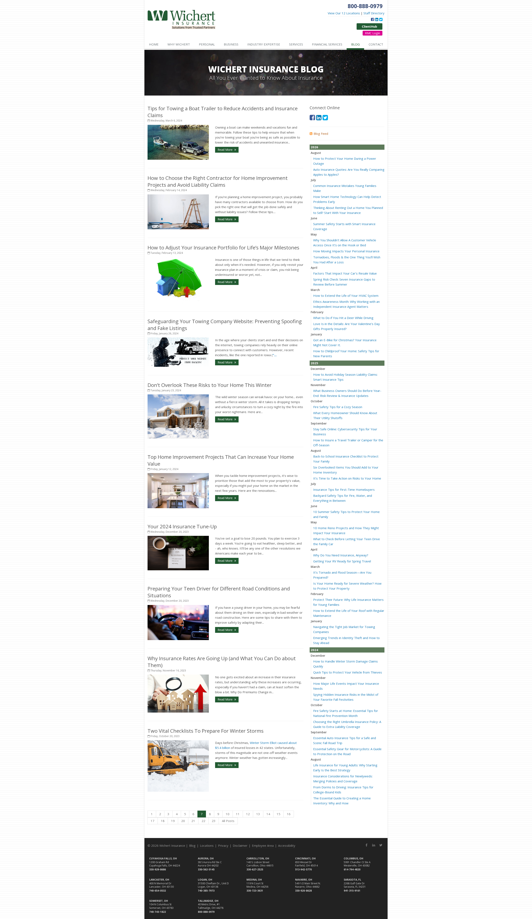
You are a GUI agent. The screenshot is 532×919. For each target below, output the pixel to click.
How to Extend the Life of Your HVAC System (345, 295)
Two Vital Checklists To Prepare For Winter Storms (206, 730)
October (317, 401)
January (316, 334)
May (314, 234)
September (319, 423)
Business (231, 44)
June (314, 218)
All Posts (228, 821)
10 (227, 814)
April (314, 268)
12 (248, 814)
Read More (225, 150)
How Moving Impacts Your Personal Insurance (346, 251)
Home (154, 44)
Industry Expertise (263, 44)
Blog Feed (321, 133)
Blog (355, 44)
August (316, 153)
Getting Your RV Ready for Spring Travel (342, 561)
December (318, 369)
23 (214, 821)
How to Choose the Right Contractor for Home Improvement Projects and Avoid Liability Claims (218, 181)
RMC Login (372, 33)
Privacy (223, 845)
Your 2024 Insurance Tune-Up (182, 526)
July (313, 180)
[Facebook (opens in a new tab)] (372, 19)
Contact (376, 44)
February (317, 312)
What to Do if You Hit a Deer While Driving (343, 318)
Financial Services (327, 44)
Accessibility (286, 845)
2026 (314, 147)
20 (183, 821)
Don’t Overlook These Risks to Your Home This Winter (210, 385)
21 (193, 821)
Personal (207, 44)
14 (268, 814)
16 (289, 814)
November (318, 385)
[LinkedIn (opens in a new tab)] (376, 19)
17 (152, 821)
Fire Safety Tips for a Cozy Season (337, 407)
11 (238, 814)
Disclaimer (240, 845)
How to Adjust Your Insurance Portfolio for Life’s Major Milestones (223, 247)
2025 (314, 363)
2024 (314, 650)
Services (296, 44)
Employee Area (263, 845)
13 (258, 814)
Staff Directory (373, 13)
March (315, 290)
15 (278, 814)
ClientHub (369, 26)
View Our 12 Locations (344, 13)
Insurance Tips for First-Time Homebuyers (344, 489)
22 (203, 821)
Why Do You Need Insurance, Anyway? (340, 555)
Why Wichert (178, 44)
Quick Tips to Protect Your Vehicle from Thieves (347, 672)
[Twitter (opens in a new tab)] (380, 19)
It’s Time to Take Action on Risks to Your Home (347, 478)
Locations (207, 845)
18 (163, 821)
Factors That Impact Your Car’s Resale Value (345, 273)
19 (173, 821)
